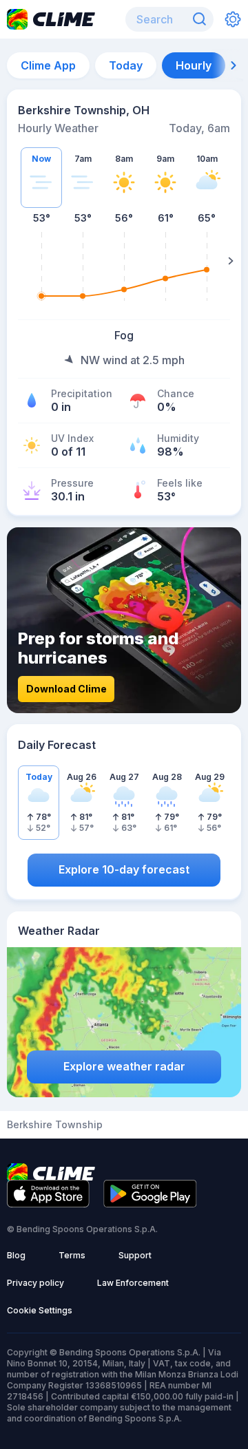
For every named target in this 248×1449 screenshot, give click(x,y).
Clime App (48, 65)
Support (135, 1255)
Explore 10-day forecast (124, 869)
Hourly (193, 65)
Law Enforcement (133, 1283)
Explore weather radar (124, 1066)
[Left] (17, 261)
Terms (72, 1255)
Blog (16, 1255)
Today (126, 65)
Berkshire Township (55, 1124)
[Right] (230, 261)
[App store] (48, 1203)
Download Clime (66, 689)
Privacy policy (35, 1283)
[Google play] (150, 1203)
